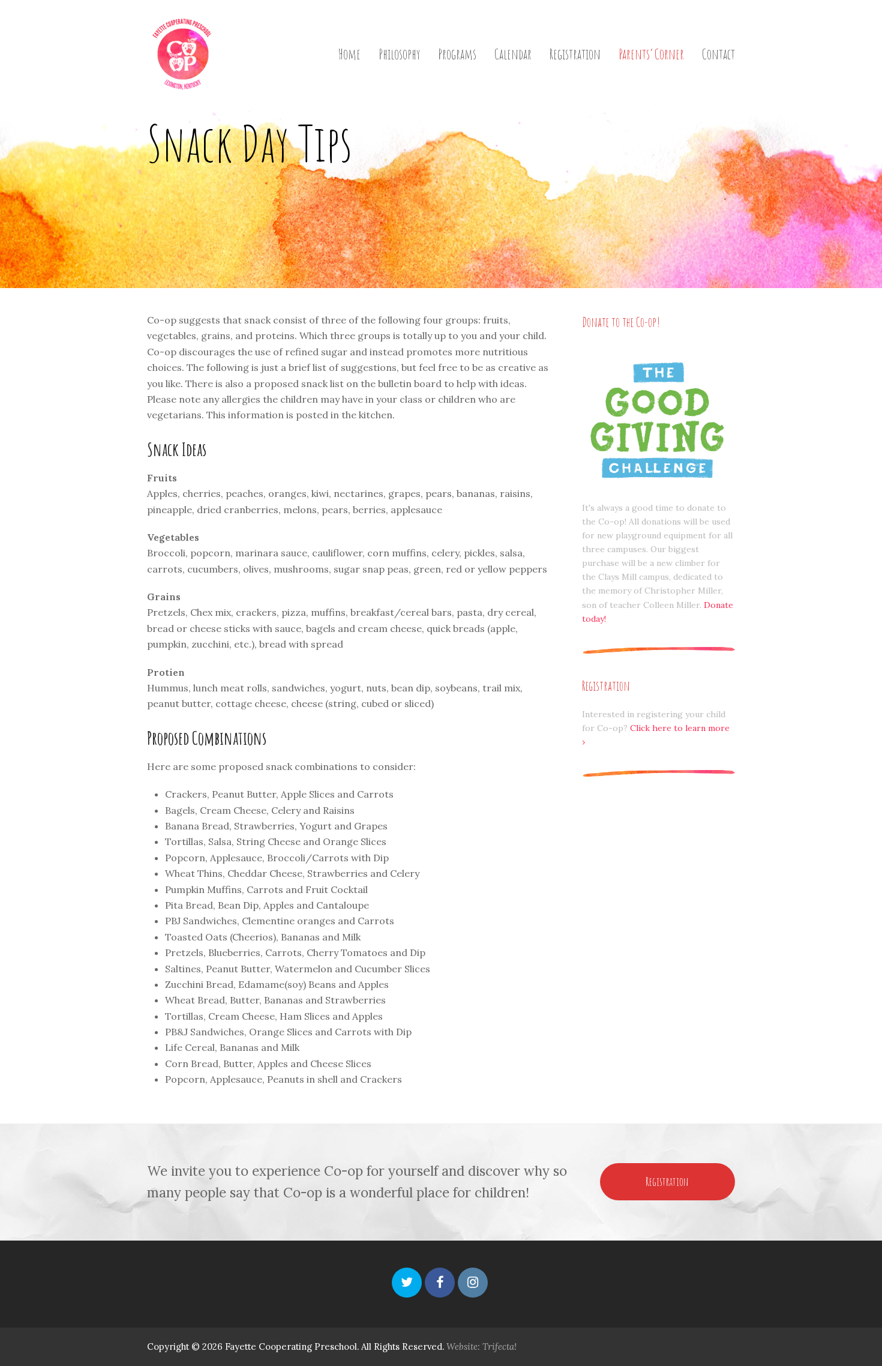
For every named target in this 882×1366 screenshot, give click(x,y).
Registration (667, 1181)
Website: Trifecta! (481, 1346)
